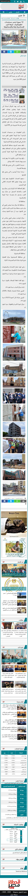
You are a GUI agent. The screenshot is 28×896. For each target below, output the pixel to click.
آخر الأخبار (20, 561)
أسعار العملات (19, 748)
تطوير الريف (7, 498)
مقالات (21, 619)
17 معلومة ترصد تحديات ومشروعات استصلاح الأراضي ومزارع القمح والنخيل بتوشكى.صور (11, 95)
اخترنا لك (20, 647)
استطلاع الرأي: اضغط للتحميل (20, 852)
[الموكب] (14, 524)
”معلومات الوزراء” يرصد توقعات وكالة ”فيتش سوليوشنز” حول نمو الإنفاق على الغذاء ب (11, 90)
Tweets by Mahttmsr (21, 871)
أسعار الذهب (19, 780)
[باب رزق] (14, 547)
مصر (9, 91)
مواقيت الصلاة (18, 824)
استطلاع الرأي (19, 849)
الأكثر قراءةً (20, 701)
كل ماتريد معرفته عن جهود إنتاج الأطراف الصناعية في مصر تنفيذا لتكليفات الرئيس (11, 100)
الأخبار (20, 15)
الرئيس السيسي (19, 498)
